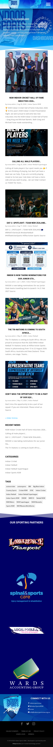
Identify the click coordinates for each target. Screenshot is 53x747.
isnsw (31, 709)
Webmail (31, 734)
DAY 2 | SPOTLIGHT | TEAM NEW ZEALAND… (26, 223)
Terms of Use (26, 731)
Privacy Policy (39, 731)
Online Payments (12, 731)
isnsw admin (11, 104)
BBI (29, 486)
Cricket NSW (23, 490)
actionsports (22, 486)
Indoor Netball (33, 226)
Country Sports (11, 490)
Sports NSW (10, 506)
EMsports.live (17, 743)
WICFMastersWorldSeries (25, 506)
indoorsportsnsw (34, 703)
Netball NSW (40, 498)
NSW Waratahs (37, 502)
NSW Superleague (23, 502)
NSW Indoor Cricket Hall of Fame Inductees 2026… (25, 430)
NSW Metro (10, 502)
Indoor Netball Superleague (37, 164)
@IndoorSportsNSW (35, 706)
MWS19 (31, 498)
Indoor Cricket (11, 461)
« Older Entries (11, 418)
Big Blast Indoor (38, 486)
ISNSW (24, 498)
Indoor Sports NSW (34, 104)
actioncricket (10, 486)
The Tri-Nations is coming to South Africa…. (23, 448)
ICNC (31, 490)
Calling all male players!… (26, 161)
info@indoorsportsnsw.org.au (39, 712)
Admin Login (20, 734)
